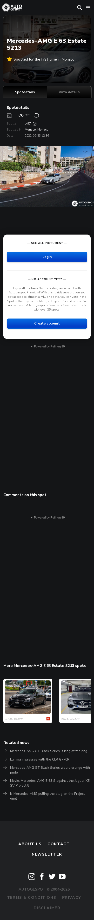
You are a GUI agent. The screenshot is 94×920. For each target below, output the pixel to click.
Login (47, 257)
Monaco (30, 129)
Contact (58, 844)
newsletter (47, 854)
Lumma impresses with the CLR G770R (39, 759)
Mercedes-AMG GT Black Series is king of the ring (48, 751)
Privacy (71, 897)
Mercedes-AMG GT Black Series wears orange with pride (50, 770)
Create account (47, 323)
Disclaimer (47, 908)
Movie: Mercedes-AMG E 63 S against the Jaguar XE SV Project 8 (50, 783)
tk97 (28, 123)
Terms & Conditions (31, 897)
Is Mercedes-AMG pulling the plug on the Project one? (47, 796)
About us (30, 844)
